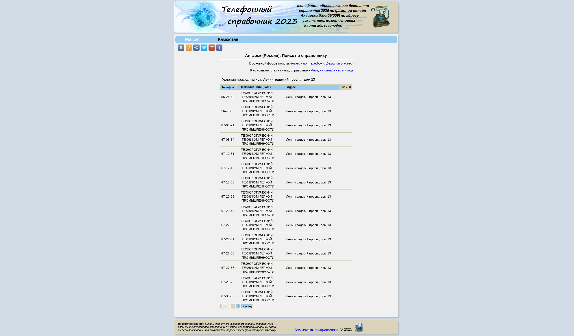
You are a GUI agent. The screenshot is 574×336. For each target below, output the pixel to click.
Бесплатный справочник (316, 329)
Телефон (229, 87)
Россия (192, 39)
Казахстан (228, 39)
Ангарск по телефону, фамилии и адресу (322, 63)
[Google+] (212, 47)
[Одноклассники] (189, 47)
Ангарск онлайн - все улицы (332, 70)
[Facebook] (219, 47)
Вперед (247, 306)
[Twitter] (204, 47)
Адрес (291, 87)
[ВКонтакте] (181, 47)
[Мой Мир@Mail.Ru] (196, 47)
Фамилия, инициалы (256, 87)
